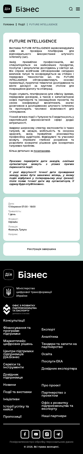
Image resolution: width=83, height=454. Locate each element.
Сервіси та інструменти (13, 366)
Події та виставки (17, 391)
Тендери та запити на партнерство (59, 345)
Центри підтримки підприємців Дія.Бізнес (18, 354)
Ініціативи (11, 399)
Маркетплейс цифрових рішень (18, 342)
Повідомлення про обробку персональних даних (41, 441)
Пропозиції (12, 416)
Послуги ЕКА (52, 361)
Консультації (13, 320)
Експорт (48, 329)
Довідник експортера (59, 368)
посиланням (42, 150)
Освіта (47, 354)
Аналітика (50, 336)
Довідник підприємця (13, 376)
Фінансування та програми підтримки (17, 330)
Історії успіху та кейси (16, 408)
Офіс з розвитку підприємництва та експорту (57, 405)
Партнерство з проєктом (54, 394)
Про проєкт (51, 385)
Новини (9, 384)
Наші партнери (54, 415)
